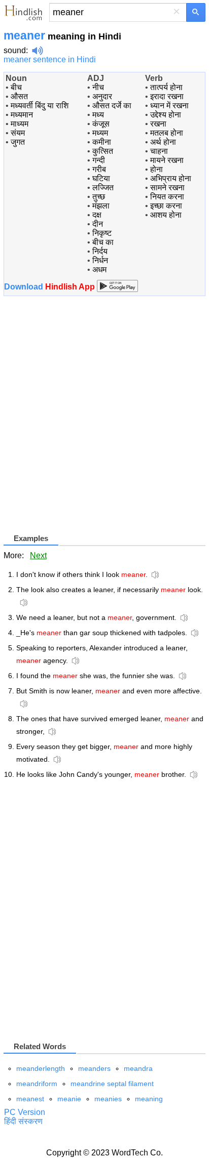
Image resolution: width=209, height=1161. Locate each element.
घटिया (101, 178)
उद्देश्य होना (165, 114)
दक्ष (96, 215)
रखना (158, 123)
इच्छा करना (166, 205)
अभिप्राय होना (170, 178)
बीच (16, 87)
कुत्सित (102, 151)
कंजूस (101, 123)
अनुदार (102, 96)
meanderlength (40, 1068)
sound (15, 50)
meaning (149, 1099)
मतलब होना (166, 133)
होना (156, 169)
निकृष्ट (102, 233)
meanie (69, 1099)
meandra (138, 1068)
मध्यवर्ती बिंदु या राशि (39, 105)
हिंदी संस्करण (23, 1121)
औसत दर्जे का (111, 105)
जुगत (18, 142)
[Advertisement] (104, 418)
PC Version (24, 1112)
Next (38, 555)
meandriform (36, 1084)
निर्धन (100, 260)
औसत (19, 96)
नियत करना (167, 196)
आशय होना (166, 215)
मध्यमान (22, 114)
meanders (94, 1068)
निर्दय (100, 251)
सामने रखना (167, 187)
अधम (99, 269)
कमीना (101, 142)
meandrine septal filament (112, 1084)
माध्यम (19, 123)
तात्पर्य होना (166, 87)
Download (50, 286)
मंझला (101, 205)
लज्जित (103, 187)
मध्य (98, 114)
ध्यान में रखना (169, 105)
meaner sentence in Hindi (50, 59)
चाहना (159, 151)
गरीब (99, 169)
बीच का (103, 242)
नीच (98, 87)
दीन (97, 224)
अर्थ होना (163, 142)
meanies (108, 1099)
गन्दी (98, 160)
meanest (30, 1099)
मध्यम (100, 133)
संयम (18, 133)
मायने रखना (167, 160)
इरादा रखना (167, 96)
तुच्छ (98, 196)
